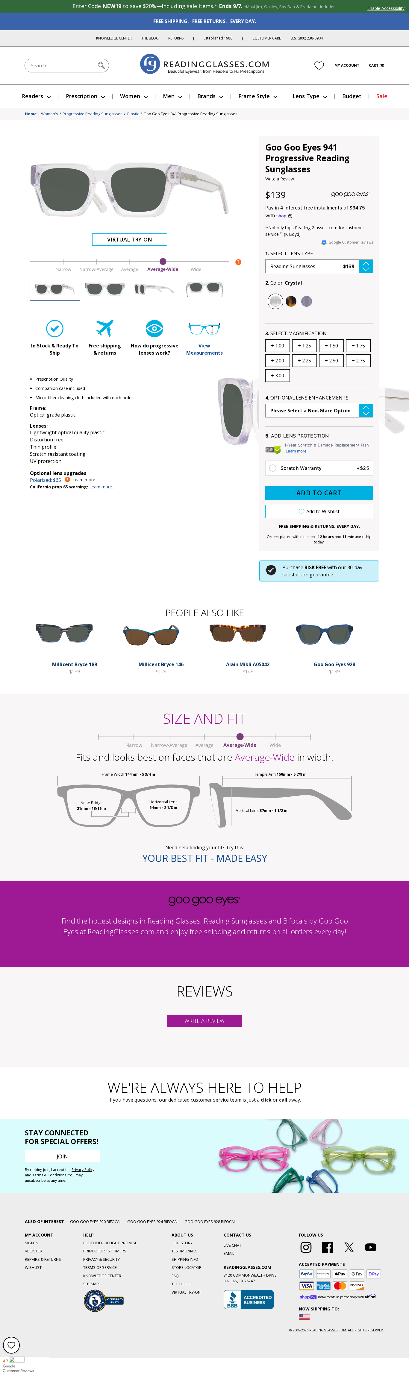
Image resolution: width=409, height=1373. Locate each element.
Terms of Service (100, 1267)
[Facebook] (327, 1253)
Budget (351, 96)
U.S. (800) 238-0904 (306, 38)
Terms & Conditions (49, 1175)
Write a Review (279, 179)
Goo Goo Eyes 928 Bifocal (210, 1221)
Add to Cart (319, 493)
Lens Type (306, 96)
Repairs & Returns (43, 1259)
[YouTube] (370, 1253)
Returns (176, 38)
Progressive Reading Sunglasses (92, 114)
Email (229, 1253)
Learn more (296, 451)
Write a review (204, 1020)
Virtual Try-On (129, 239)
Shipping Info (185, 1259)
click (266, 1099)
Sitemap (91, 1284)
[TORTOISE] (291, 301)
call (283, 1099)
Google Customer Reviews (350, 242)
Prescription (81, 96)
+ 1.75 (358, 345)
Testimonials (185, 1251)
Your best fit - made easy (204, 858)
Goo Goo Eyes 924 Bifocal (152, 1221)
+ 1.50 (331, 345)
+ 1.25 (304, 345)
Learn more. (101, 487)
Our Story (182, 1243)
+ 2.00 (277, 360)
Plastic (133, 114)
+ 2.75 (358, 360)
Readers (32, 96)
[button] (319, 266)
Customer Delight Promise (110, 1243)
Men (169, 96)
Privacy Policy (83, 1169)
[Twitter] (349, 1253)
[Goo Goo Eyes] (350, 194)
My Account (346, 65)
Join (62, 1156)
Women (130, 96)
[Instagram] (306, 1253)
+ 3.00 (277, 375)
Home (31, 114)
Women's (49, 114)
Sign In (31, 1243)
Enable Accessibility (386, 8)
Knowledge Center (114, 38)
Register (33, 1251)
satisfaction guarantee (307, 574)
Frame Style (254, 96)
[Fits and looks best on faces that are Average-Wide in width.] (129, 271)
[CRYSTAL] (275, 301)
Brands (206, 96)
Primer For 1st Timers (104, 1251)
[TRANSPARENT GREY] (306, 301)
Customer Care (266, 38)
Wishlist (33, 1267)
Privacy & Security (101, 1259)
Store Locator (187, 1267)
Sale (381, 96)
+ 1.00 (277, 345)
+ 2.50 (331, 360)
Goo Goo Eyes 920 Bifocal (95, 1221)
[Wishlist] (319, 65)
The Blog (150, 38)
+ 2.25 (304, 360)
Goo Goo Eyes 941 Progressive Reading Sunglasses (190, 114)
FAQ (175, 1275)
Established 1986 (218, 38)
